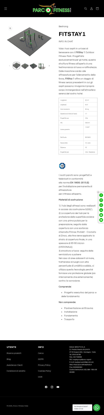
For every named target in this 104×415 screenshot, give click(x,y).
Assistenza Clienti (15, 365)
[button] (5, 8)
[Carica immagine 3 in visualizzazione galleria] (33, 65)
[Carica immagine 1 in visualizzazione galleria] (16, 65)
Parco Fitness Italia (20, 406)
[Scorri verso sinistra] (9, 65)
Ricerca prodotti (14, 353)
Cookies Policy (44, 371)
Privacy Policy (44, 365)
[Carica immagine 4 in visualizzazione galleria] (41, 65)
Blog (9, 359)
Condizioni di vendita (16, 371)
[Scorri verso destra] (49, 65)
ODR (40, 377)
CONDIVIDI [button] (67, 328)
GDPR (41, 359)
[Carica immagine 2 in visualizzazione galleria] (25, 65)
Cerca (41, 353)
